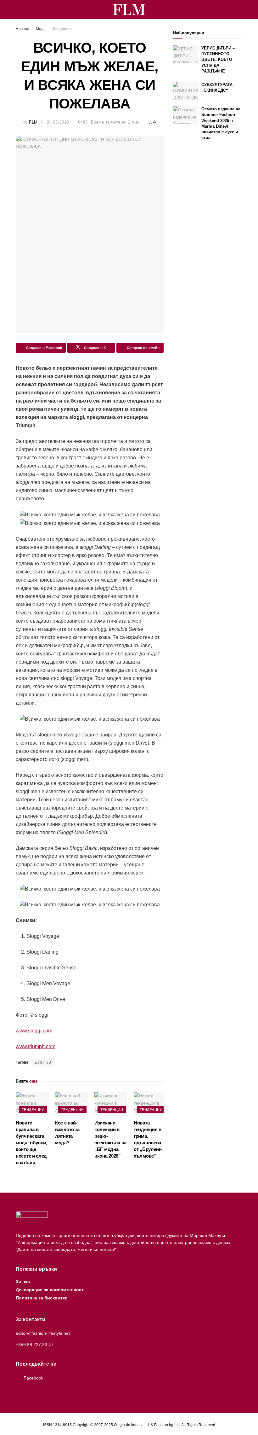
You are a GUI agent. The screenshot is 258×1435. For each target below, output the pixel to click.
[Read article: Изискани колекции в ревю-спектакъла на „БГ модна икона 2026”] (110, 1104)
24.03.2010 (58, 122)
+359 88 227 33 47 (34, 1344)
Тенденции (62, 28)
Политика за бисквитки (42, 1297)
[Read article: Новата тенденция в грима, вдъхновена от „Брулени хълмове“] (150, 1104)
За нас (23, 1281)
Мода (41, 28)
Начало (22, 28)
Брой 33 (43, 1062)
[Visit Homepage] (129, 9)
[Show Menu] (18, 9)
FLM (33, 122)
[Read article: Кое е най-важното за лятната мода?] (71, 1104)
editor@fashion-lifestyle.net (43, 1333)
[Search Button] (239, 9)
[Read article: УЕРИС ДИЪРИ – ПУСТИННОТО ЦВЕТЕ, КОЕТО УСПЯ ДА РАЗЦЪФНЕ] (185, 54)
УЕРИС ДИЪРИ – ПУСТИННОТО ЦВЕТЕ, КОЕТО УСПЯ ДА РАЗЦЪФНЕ (218, 59)
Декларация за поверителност (50, 1289)
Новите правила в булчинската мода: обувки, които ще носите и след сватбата (31, 1142)
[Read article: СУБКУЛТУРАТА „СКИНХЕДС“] (185, 91)
